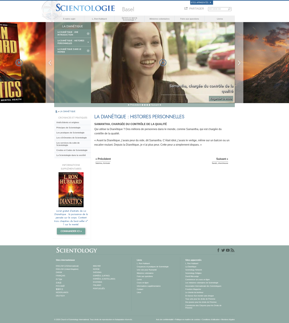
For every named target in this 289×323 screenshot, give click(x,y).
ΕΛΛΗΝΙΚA (97, 282)
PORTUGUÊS (99, 289)
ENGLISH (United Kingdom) (67, 269)
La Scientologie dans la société (71, 155)
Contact (140, 289)
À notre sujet (69, 19)
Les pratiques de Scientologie (70, 133)
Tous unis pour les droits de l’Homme (200, 299)
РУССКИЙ (60, 286)
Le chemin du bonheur (194, 292)
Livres (220, 19)
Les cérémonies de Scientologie (71, 138)
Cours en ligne (143, 283)
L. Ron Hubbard (99, 19)
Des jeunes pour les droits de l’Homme (201, 302)
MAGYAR (97, 266)
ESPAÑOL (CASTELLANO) (104, 279)
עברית (59, 279)
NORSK (96, 269)
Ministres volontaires (160, 19)
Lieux (139, 292)
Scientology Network (193, 270)
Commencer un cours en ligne (197, 279)
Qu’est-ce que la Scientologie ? (129, 19)
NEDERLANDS (62, 292)
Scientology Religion (193, 273)
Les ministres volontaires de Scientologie (201, 283)
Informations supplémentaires (149, 286)
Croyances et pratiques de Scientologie (153, 267)
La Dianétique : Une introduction (68, 33)
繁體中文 (59, 289)
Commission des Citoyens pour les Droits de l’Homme (203, 306)
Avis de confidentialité (164, 319)
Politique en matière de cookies (187, 319)
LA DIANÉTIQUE (67, 111)
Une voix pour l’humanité (147, 270)
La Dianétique (190, 267)
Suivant (155, 104)
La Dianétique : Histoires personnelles (71, 42)
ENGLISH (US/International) (67, 266)
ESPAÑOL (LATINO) (101, 276)
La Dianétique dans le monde (69, 50)
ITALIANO (97, 285)
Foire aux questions (189, 19)
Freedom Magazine (193, 289)
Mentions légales (228, 319)
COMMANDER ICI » (71, 231)
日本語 (58, 283)
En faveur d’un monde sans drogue (199, 296)
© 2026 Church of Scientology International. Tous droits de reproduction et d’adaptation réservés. (93, 319)
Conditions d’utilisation (211, 319)
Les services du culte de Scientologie (68, 144)
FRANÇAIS (60, 276)
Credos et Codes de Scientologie (71, 150)
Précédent (135, 104)
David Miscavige (192, 276)
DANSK (59, 272)
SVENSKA (97, 272)
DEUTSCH (60, 296)
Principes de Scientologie (68, 128)
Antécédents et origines (67, 122)
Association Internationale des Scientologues (203, 286)
